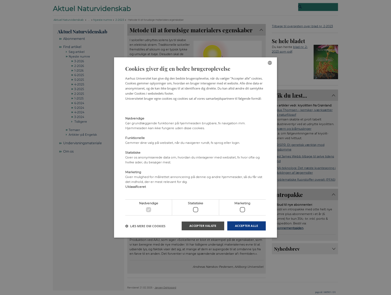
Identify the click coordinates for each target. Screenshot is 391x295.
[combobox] (270, 63)
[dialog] (195, 147)
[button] (145, 226)
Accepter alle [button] (246, 226)
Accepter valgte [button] (202, 226)
